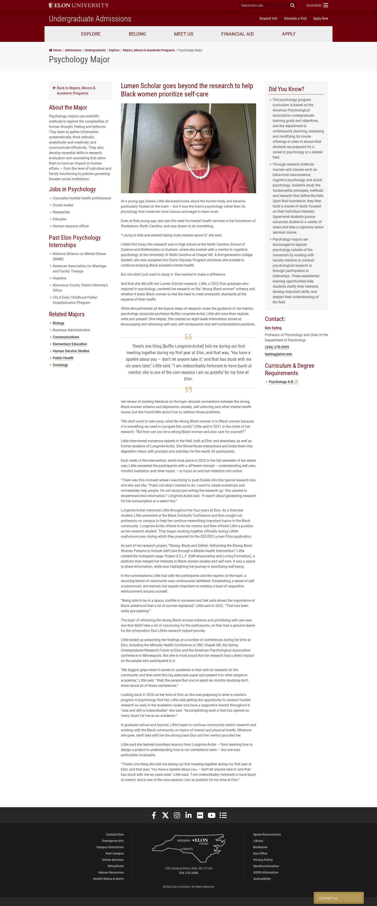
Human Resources (111, 872)
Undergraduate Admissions (90, 18)
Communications (66, 337)
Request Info (269, 18)
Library (258, 841)
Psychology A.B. (283, 381)
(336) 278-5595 (277, 347)
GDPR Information (265, 872)
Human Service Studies (71, 351)
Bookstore (260, 847)
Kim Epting (273, 327)
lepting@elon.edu (278, 354)
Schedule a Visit (295, 18)
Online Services (113, 860)
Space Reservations (267, 834)
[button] (317, 5)
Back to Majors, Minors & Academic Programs (76, 90)
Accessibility (262, 879)
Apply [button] (289, 34)
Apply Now (320, 18)
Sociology (60, 364)
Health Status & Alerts (108, 879)
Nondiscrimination (266, 866)
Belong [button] (137, 34)
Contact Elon (115, 834)
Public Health (63, 358)
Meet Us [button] (183, 34)
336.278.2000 (188, 873)
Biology (58, 323)
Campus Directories (110, 847)
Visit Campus (114, 853)
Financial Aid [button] (237, 34)
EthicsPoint (116, 866)
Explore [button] (91, 34)
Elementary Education (70, 344)
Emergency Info (113, 841)
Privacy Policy (263, 860)
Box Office (260, 853)
